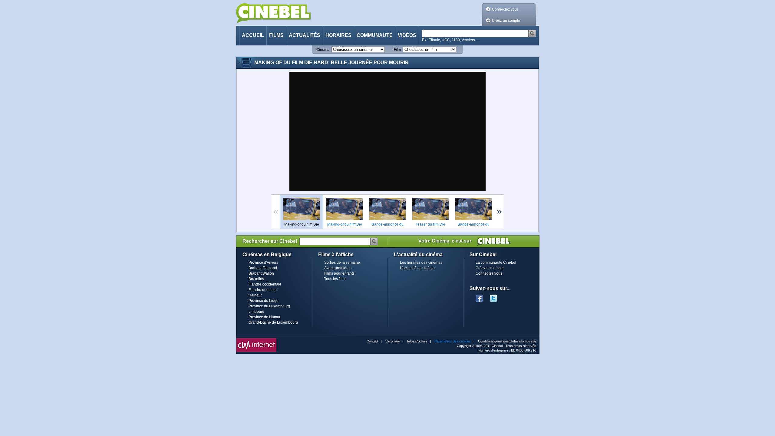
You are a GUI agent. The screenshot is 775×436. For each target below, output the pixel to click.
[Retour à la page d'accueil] (273, 13)
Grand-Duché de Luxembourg (273, 322)
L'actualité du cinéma (417, 268)
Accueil (253, 35)
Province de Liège (264, 301)
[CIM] (256, 340)
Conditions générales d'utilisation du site (507, 341)
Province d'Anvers (263, 262)
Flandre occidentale (265, 284)
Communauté (375, 35)
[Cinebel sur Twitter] (496, 296)
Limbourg (256, 311)
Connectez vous (505, 9)
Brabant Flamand (263, 268)
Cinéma (322, 50)
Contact (372, 341)
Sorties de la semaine (342, 262)
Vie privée (392, 341)
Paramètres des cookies (453, 341)
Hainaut (255, 295)
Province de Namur (264, 317)
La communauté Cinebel (496, 262)
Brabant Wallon (261, 273)
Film (397, 50)
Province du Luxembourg (269, 306)
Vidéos (407, 35)
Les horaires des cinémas (421, 262)
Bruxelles (256, 279)
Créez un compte (506, 20)
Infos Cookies (417, 341)
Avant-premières (337, 268)
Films (276, 35)
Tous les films (335, 279)
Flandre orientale (263, 290)
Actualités (304, 35)
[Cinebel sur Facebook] (479, 296)
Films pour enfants (339, 273)
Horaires (338, 35)
